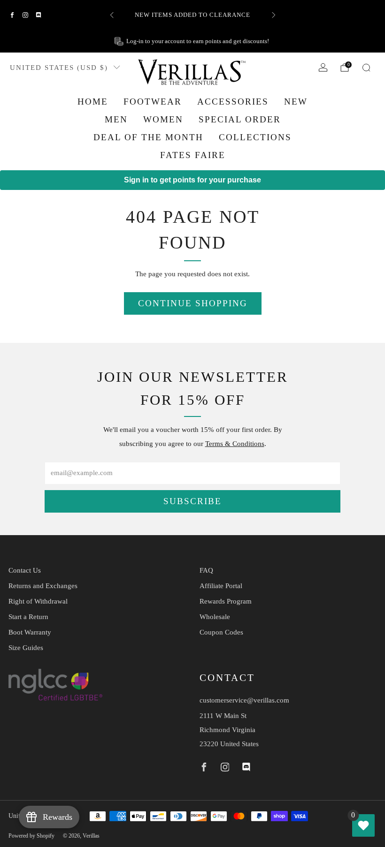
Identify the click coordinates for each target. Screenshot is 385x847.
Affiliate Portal (221, 586)
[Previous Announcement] (112, 15)
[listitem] (193, 15)
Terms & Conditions (234, 443)
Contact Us (24, 570)
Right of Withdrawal (38, 601)
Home (92, 101)
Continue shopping (192, 303)
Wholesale (215, 616)
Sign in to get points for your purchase (192, 180)
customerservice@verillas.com (244, 700)
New (296, 101)
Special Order (240, 119)
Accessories (233, 101)
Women (163, 119)
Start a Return (28, 616)
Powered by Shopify (31, 835)
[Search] (366, 67)
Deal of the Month (148, 137)
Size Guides (25, 647)
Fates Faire (192, 155)
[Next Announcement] (274, 15)
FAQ (206, 570)
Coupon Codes (221, 632)
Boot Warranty (29, 632)
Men (116, 119)
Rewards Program (226, 601)
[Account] (323, 67)
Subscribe (192, 501)
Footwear (152, 101)
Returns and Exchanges (42, 586)
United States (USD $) (59, 67)
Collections (255, 137)
